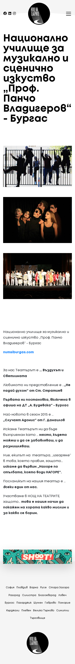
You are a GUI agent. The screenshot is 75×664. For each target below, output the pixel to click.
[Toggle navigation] (67, 14)
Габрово (50, 602)
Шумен (38, 602)
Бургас (9, 602)
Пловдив (22, 587)
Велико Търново (43, 610)
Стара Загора (59, 587)
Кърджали (12, 610)
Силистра (29, 595)
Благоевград (47, 595)
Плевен (26, 610)
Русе (43, 587)
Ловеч (62, 595)
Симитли (62, 610)
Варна (34, 587)
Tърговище (37, 618)
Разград (14, 595)
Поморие (64, 602)
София (10, 587)
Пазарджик (23, 602)
